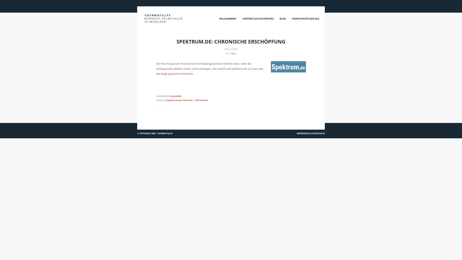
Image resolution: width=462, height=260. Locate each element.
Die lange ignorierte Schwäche (174, 73)
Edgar (233, 53)
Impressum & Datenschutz (311, 133)
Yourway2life (164, 18)
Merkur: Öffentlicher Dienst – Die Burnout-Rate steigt (289, 121)
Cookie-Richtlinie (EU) (305, 18)
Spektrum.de (201, 100)
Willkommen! (228, 18)
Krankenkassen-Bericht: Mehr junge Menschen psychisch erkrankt (180, 121)
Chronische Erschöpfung (179, 100)
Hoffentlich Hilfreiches (258, 18)
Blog (283, 18)
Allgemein (175, 96)
